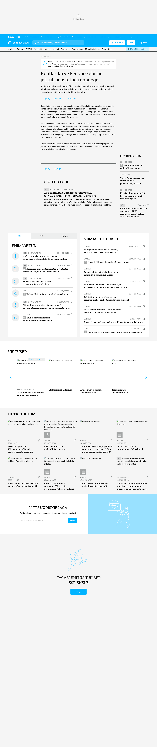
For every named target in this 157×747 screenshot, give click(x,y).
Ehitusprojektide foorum (60, 390)
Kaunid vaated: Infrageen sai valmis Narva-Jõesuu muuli (115, 332)
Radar (110, 49)
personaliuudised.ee (91, 37)
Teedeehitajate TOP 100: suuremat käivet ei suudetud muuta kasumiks (20, 449)
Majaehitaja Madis (92, 49)
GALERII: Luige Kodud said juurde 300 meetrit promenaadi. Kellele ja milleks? (59, 486)
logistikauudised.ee (63, 37)
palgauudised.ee (134, 37)
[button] (43, 520)
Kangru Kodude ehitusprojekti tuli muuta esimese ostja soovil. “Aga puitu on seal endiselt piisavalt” (96, 449)
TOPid (29, 49)
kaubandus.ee (77, 37)
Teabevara (65, 49)
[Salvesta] (71, 253)
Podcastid (37, 49)
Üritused (47, 49)
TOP (9, 440)
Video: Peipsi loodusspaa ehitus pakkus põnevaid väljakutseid (132, 181)
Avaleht (11, 49)
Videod (56, 49)
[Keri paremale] (146, 377)
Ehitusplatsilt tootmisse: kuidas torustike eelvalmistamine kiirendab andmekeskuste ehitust (132, 486)
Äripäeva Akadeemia (25, 389)
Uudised (26, 314)
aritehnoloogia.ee (107, 37)
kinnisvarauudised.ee (32, 37)
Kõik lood (20, 49)
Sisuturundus (77, 49)
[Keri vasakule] (11, 377)
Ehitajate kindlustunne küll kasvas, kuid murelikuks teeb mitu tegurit (133, 196)
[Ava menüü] (19, 37)
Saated (26, 291)
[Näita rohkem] (143, 37)
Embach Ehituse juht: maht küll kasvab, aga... (47, 294)
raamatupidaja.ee (121, 37)
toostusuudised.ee (47, 37)
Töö (104, 49)
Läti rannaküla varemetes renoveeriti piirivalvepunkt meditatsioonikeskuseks (70, 194)
